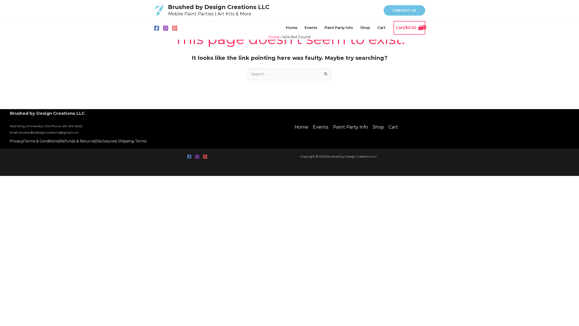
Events (311, 28)
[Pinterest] (175, 28)
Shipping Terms (132, 141)
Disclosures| (106, 141)
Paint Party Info (339, 28)
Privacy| (17, 141)
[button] (404, 10)
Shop (365, 28)
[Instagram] (165, 28)
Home (291, 28)
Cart (381, 28)
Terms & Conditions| (42, 141)
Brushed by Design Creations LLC (218, 7)
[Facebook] (156, 28)
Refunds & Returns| (78, 141)
